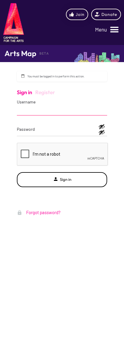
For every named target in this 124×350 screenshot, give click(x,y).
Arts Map (20, 53)
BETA (44, 53)
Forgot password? (42, 212)
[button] (107, 30)
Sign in (24, 92)
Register (45, 92)
